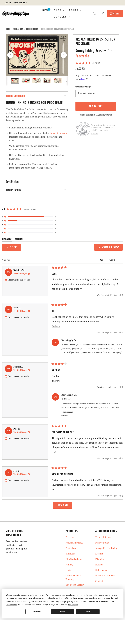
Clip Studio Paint (74, 559)
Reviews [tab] (7, 239)
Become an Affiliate (104, 575)
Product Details (13, 190)
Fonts (73, 10)
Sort (102, 260)
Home (8, 29)
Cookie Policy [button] (11, 605)
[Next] (64, 55)
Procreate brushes (58, 133)
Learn (8, 2)
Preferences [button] (73, 605)
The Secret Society (75, 584)
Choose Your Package (83, 86)
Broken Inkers (32, 29)
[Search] (94, 13)
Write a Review (111, 248)
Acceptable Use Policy (106, 548)
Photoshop (71, 548)
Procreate (82, 56)
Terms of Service (103, 537)
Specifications (12, 181)
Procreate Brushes (74, 542)
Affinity (69, 564)
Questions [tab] (19, 239)
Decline (62, 611)
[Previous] (10, 55)
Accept (88, 611)
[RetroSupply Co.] (15, 13)
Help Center (101, 570)
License (99, 553)
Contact (99, 581)
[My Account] (103, 13)
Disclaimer (100, 559)
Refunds (99, 564)
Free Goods (20, 2)
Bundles (60, 16)
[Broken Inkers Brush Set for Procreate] (37, 55)
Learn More (94, 133)
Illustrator (70, 553)
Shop (57, 10)
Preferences (37, 611)
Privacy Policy (102, 542)
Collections (18, 29)
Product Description (15, 95)
